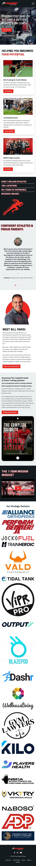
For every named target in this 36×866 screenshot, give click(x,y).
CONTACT (8, 860)
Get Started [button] (8, 91)
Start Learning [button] (9, 131)
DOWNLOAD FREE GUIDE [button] (10, 412)
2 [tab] (18, 285)
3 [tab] (21, 285)
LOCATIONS (16, 860)
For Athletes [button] (6, 30)
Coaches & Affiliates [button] (9, 36)
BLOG (23, 860)
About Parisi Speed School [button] (11, 366)
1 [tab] (15, 285)
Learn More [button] (8, 169)
